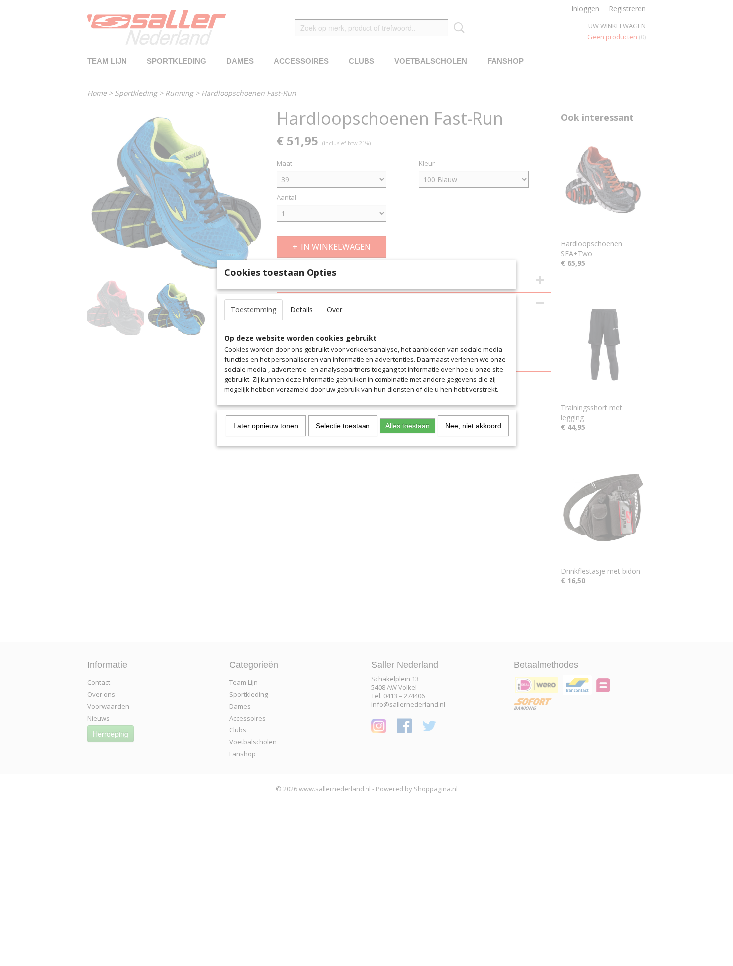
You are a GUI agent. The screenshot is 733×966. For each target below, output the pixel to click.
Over (334, 309)
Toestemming (253, 309)
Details (301, 309)
